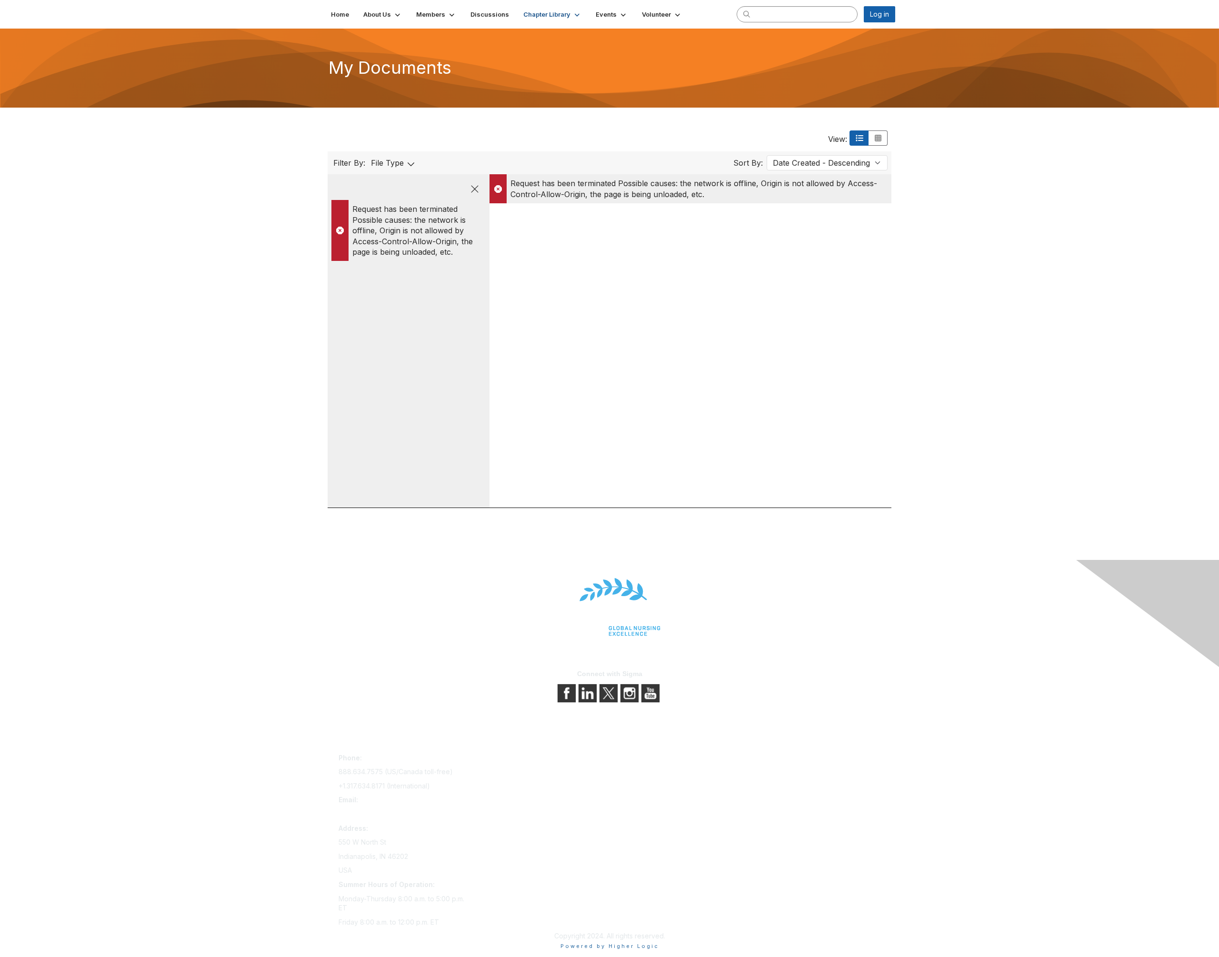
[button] (382, 14)
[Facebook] (567, 692)
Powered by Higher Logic (609, 946)
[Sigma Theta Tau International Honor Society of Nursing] (609, 607)
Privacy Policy (635, 773)
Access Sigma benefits (512, 773)
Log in (879, 14)
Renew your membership (515, 786)
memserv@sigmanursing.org (383, 814)
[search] (747, 13)
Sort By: (748, 163)
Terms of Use (634, 786)
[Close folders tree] (475, 189)
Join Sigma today (503, 760)
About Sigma (633, 760)
